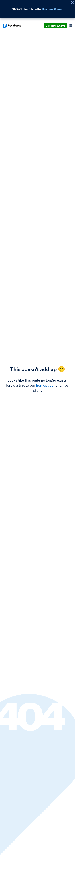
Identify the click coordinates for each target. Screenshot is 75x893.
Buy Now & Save (55, 25)
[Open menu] (70, 26)
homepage (44, 385)
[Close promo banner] (72, 2)
